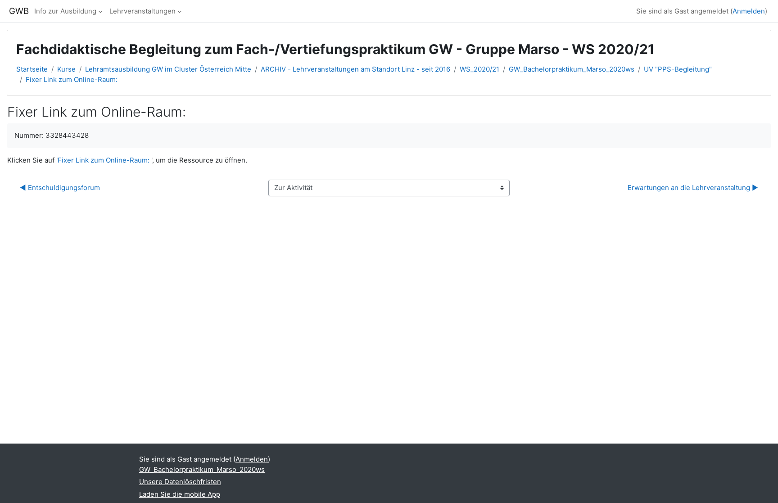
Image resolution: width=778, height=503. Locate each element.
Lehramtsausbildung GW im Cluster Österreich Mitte (168, 69)
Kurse (66, 69)
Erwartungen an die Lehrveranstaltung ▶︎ (693, 187)
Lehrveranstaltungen (142, 11)
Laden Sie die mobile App (179, 494)
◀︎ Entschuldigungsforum (60, 187)
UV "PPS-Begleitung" (678, 69)
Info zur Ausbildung (65, 11)
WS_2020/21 (479, 69)
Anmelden (749, 11)
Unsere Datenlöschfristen (180, 481)
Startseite (32, 69)
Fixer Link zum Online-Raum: (72, 79)
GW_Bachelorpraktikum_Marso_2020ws (571, 69)
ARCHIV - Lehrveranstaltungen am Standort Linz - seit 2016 (355, 69)
